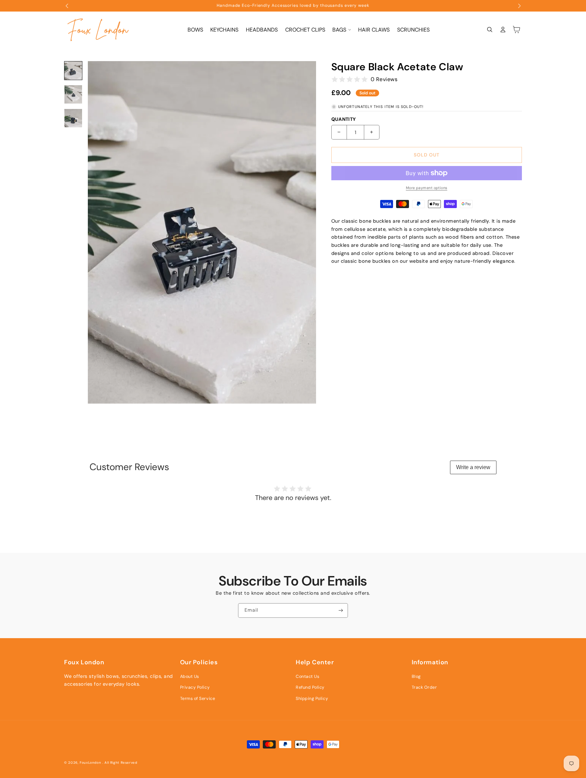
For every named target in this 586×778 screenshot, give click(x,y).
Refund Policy (310, 687)
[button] (341, 29)
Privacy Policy (195, 687)
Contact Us (307, 676)
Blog (416, 676)
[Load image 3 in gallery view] (73, 118)
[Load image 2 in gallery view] (73, 94)
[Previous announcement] (67, 6)
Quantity (343, 119)
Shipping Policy (312, 698)
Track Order (424, 687)
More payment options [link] (426, 187)
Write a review (473, 467)
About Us (189, 676)
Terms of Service (197, 698)
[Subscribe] (341, 610)
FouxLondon (90, 762)
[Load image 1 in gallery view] (73, 70)
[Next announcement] (519, 6)
